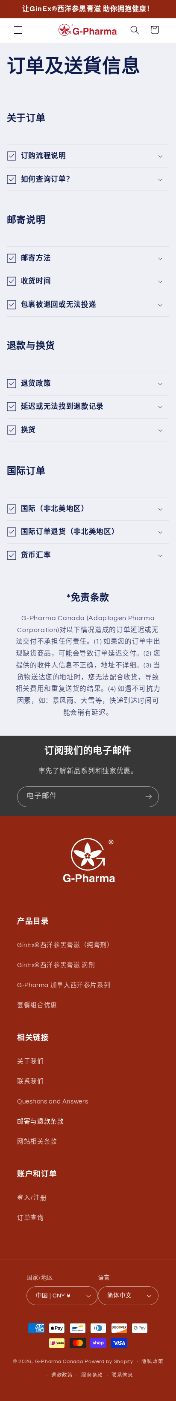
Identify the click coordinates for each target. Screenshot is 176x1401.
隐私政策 (152, 1361)
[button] (18, 30)
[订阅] (148, 796)
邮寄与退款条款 (40, 1121)
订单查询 (30, 1218)
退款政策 (62, 1375)
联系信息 (122, 1375)
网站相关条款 (37, 1141)
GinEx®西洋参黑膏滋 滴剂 (56, 965)
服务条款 (92, 1375)
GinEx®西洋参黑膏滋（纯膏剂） (65, 945)
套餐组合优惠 (37, 1005)
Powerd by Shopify (109, 1361)
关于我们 (30, 1061)
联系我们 (30, 1081)
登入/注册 (32, 1198)
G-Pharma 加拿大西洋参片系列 (63, 985)
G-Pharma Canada (60, 1361)
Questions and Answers (52, 1101)
